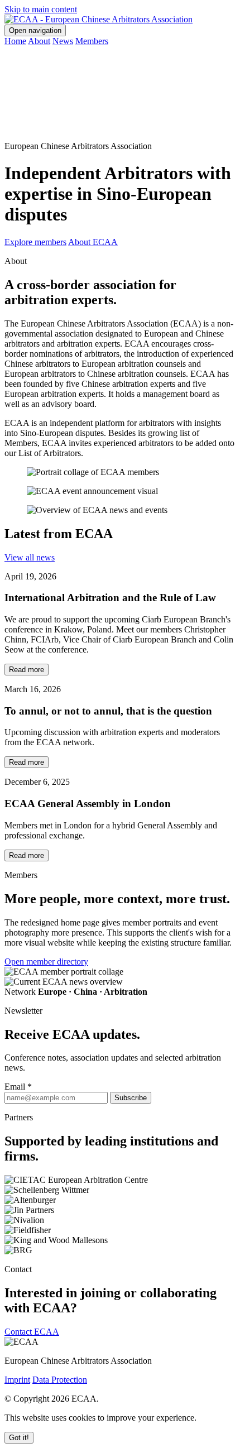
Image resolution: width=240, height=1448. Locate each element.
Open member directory (46, 961)
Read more (26, 669)
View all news (29, 557)
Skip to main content (40, 9)
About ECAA (93, 242)
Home (15, 41)
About (39, 41)
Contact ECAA (31, 1331)
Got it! (19, 1437)
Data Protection (59, 1379)
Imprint (17, 1379)
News (62, 41)
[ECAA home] (98, 19)
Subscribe (130, 1098)
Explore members (35, 242)
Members (91, 41)
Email (18, 1086)
